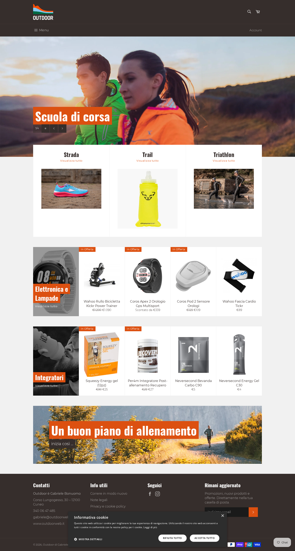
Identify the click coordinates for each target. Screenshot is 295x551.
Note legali (98, 500)
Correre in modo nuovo (108, 493)
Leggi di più (150, 527)
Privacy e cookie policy (107, 506)
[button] (88, 539)
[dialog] (147, 529)
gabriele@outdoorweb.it (52, 517)
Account (255, 30)
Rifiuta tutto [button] (172, 538)
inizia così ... (62, 443)
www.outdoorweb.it (48, 524)
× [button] (222, 515)
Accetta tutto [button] (204, 538)
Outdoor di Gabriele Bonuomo (62, 544)
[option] (147, 96)
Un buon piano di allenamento (124, 430)
